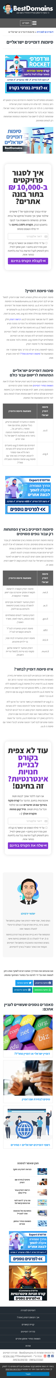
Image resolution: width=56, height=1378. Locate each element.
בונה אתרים (8, 1356)
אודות (28, 1345)
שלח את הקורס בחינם (26, 845)
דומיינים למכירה (45, 32)
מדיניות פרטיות (20, 1359)
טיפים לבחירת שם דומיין (36, 1099)
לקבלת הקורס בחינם (26, 261)
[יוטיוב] (45, 1356)
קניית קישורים (28, 1324)
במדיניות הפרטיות (13, 1369)
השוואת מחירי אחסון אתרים (22, 1222)
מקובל (28, 1374)
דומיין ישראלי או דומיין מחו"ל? (32, 1054)
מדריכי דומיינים (28, 1331)
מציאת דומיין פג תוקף (22, 1169)
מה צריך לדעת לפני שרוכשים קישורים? (22, 1202)
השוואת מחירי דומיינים (43, 385)
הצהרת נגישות (36, 1359)
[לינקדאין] (49, 1356)
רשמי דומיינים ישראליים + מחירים (30, 1145)
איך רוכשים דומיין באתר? (28, 1317)
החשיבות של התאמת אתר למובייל (22, 1212)
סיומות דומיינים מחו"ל (30, 353)
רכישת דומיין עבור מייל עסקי (22, 1191)
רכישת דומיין (15, 319)
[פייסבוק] (52, 1356)
